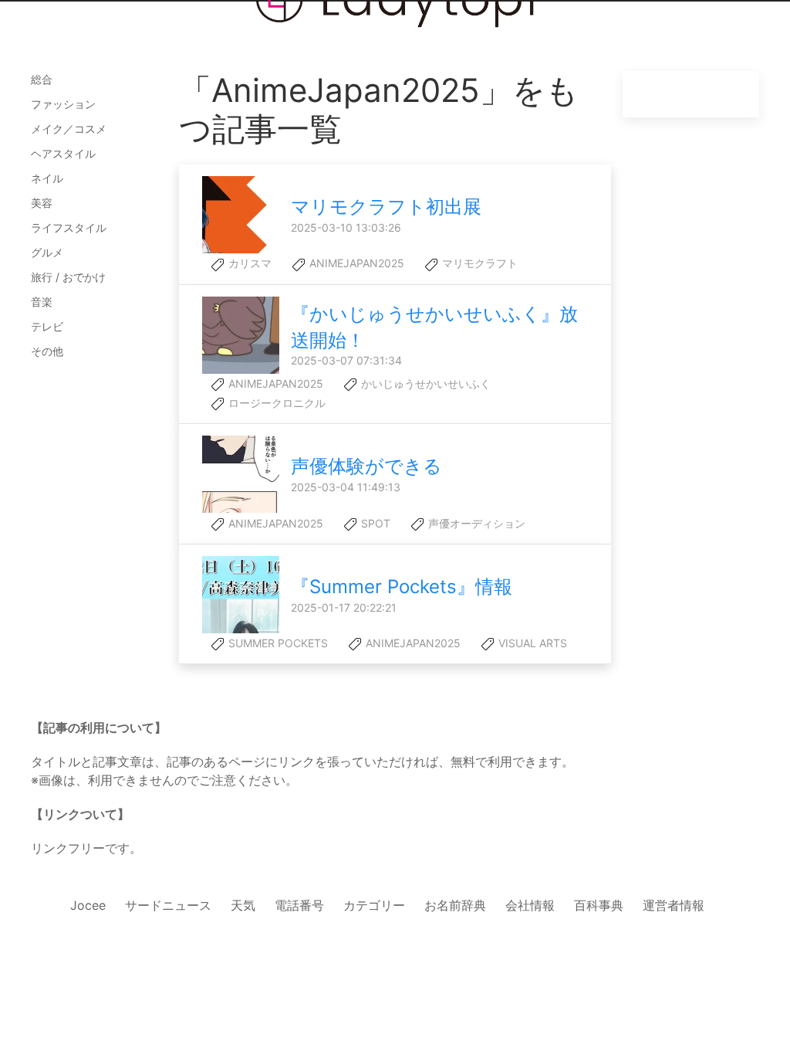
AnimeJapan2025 (355, 263)
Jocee (88, 905)
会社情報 (530, 905)
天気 (243, 905)
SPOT (374, 523)
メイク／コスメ (68, 128)
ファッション (63, 103)
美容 (41, 202)
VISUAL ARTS (531, 643)
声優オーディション (475, 523)
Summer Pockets (276, 643)
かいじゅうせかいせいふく (424, 383)
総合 (41, 79)
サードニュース (168, 905)
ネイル (47, 178)
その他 (47, 351)
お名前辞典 (455, 905)
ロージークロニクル (275, 402)
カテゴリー (374, 905)
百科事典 (598, 905)
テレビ (47, 326)
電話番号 (299, 905)
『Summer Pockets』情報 (401, 586)
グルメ (47, 252)
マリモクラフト (478, 263)
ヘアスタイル (63, 153)
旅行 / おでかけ (68, 276)
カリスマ (248, 263)
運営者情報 (673, 905)
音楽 (41, 301)
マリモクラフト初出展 (386, 206)
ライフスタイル (68, 227)
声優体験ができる (366, 466)
